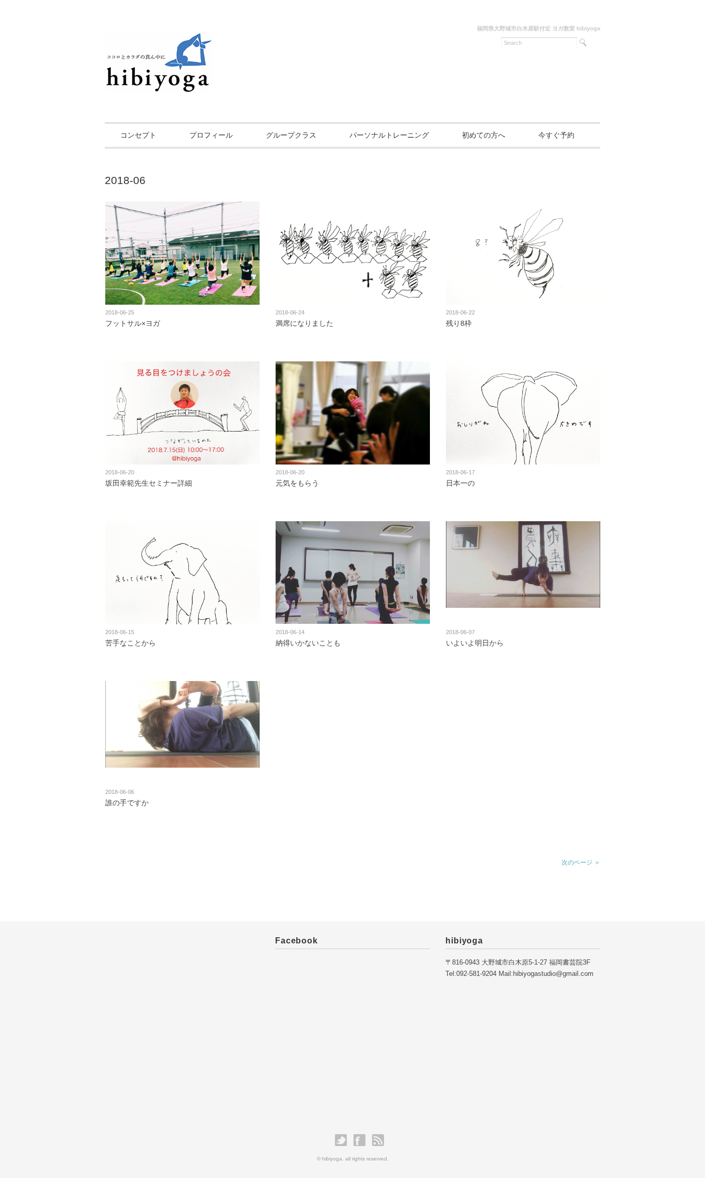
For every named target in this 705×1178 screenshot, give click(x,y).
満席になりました (304, 323)
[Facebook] (362, 1140)
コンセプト (138, 135)
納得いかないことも (308, 643)
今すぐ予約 (556, 135)
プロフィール (211, 135)
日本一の (460, 483)
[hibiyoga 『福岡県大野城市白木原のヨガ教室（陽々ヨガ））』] (159, 34)
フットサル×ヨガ (132, 323)
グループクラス (291, 135)
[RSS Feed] (378, 1140)
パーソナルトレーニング (389, 135)
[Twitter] (343, 1140)
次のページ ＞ (581, 862)
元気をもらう (297, 483)
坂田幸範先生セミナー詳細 (148, 483)
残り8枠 (459, 323)
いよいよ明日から (475, 643)
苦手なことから (130, 643)
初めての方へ (483, 135)
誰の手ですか (127, 803)
